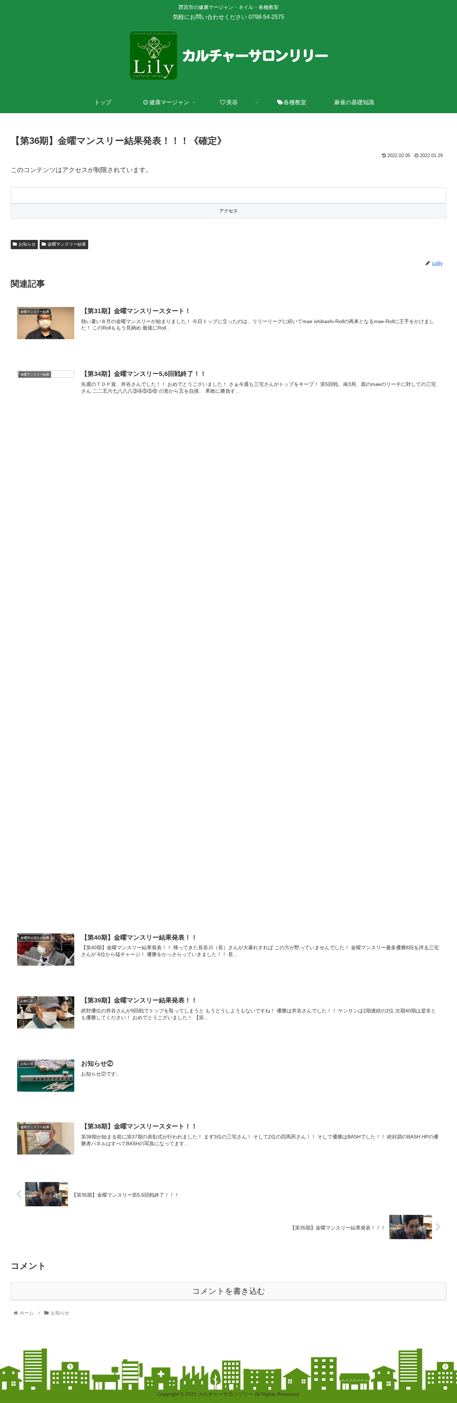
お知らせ (27, 244)
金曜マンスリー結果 (66, 244)
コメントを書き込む (228, 1291)
